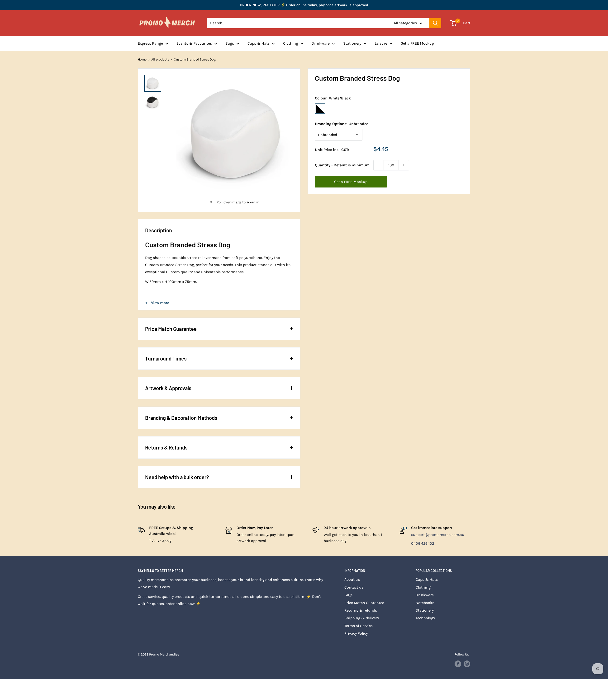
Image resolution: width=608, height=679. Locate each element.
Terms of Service (358, 625)
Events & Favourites (194, 43)
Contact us (353, 587)
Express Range (150, 43)
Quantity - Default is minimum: (342, 165)
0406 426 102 (422, 543)
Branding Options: (342, 123)
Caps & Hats (258, 43)
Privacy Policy (356, 633)
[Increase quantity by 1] (404, 165)
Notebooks (425, 602)
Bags (229, 43)
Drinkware (321, 43)
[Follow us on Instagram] (467, 663)
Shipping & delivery (361, 618)
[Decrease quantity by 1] (379, 165)
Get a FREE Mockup (417, 43)
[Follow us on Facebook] (458, 663)
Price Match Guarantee (364, 602)
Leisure (381, 43)
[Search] (435, 23)
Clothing (290, 43)
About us (352, 579)
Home (142, 59)
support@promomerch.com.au (437, 534)
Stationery (352, 43)
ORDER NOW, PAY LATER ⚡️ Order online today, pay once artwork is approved (304, 5)
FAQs (348, 595)
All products (160, 59)
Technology (425, 618)
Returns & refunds (360, 610)
